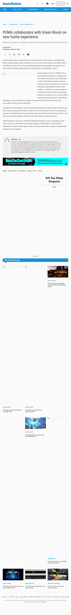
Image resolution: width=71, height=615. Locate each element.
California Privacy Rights (34, 597)
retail (40, 171)
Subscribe (60, 4)
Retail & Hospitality (26, 24)
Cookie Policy (55, 597)
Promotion (51, 558)
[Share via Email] (28, 54)
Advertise (11, 597)
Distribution (29, 583)
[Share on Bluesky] (19, 54)
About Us (4, 597)
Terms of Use (46, 597)
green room (12, 171)
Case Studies (7, 407)
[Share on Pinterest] (23, 54)
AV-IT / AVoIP (17, 9)
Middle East (31, 171)
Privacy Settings (64, 597)
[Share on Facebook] (9, 54)
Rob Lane (8, 47)
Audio (5, 9)
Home (4, 24)
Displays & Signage (50, 9)
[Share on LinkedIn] (14, 54)
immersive (22, 171)
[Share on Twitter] (5, 54)
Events (66, 9)
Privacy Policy (23, 597)
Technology (13, 24)
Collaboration (33, 9)
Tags (16, 597)
